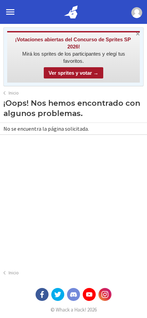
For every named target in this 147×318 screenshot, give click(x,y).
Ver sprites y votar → (73, 73)
